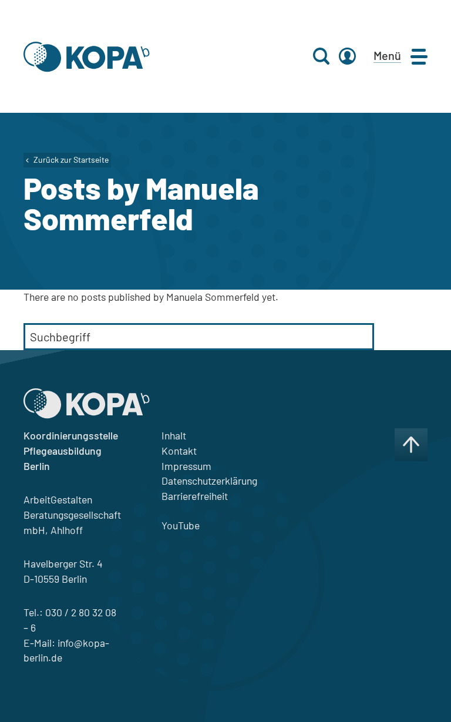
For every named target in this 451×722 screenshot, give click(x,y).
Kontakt (179, 450)
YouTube (180, 525)
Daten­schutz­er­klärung (209, 480)
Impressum (186, 465)
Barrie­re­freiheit (194, 495)
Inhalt (173, 435)
